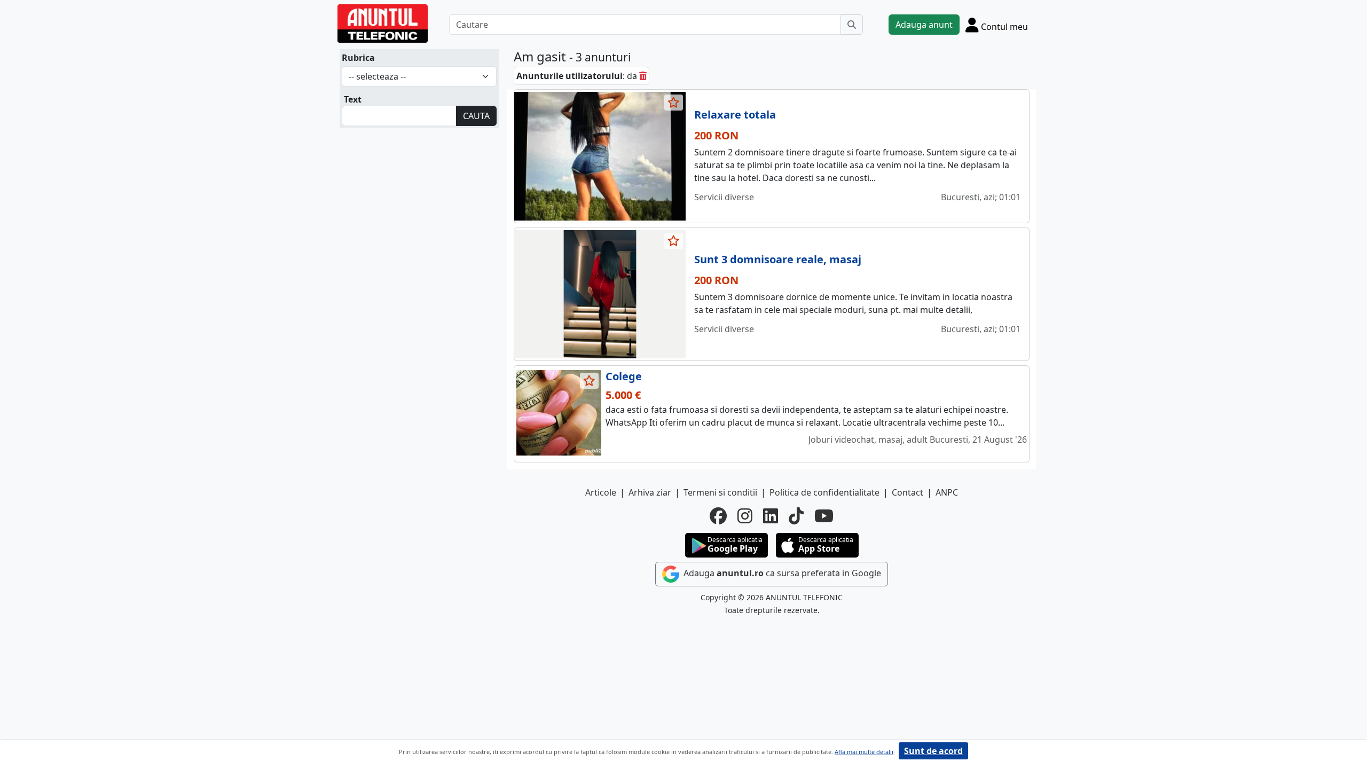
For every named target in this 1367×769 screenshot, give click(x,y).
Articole (600, 492)
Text (353, 99)
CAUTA (476, 116)
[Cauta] (851, 24)
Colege (624, 376)
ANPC (947, 492)
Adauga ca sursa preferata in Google (781, 573)
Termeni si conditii (720, 492)
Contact (907, 492)
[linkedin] (770, 516)
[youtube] (824, 516)
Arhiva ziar (649, 492)
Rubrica (358, 58)
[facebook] (718, 516)
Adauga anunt (924, 24)
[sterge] (643, 76)
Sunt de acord (933, 751)
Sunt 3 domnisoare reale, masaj (777, 259)
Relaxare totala (735, 114)
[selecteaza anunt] (674, 103)
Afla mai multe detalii (864, 752)
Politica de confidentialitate (824, 492)
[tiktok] (796, 516)
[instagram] (744, 516)
